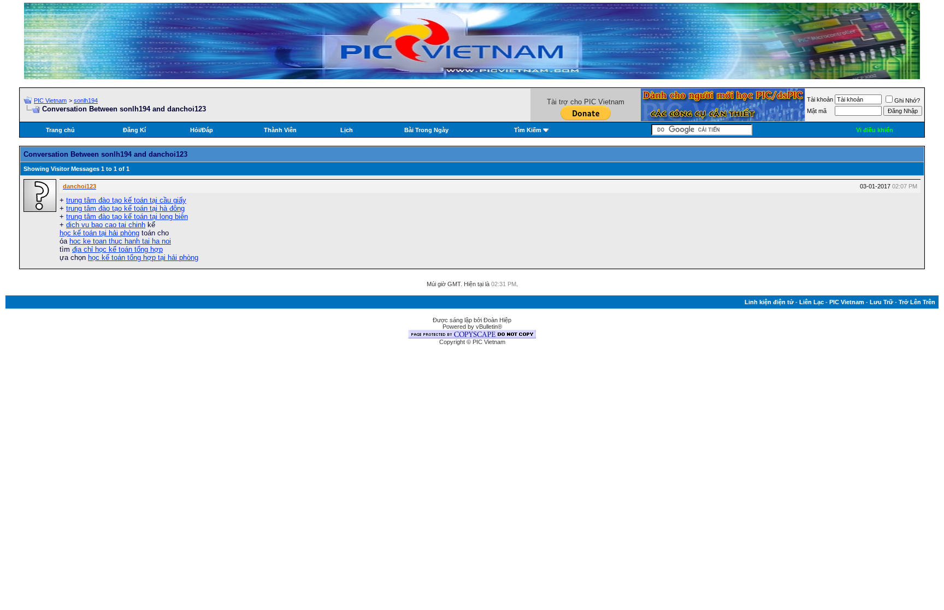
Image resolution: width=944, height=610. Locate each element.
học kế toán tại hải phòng (99, 233)
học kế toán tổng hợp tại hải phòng (143, 257)
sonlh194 (86, 100)
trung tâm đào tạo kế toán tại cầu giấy (126, 200)
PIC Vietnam (50, 100)
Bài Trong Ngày (426, 130)
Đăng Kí (134, 130)
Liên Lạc (811, 302)
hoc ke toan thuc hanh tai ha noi (120, 241)
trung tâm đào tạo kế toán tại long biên (127, 216)
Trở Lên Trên (917, 302)
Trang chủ (60, 130)
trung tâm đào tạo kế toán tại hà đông (125, 208)
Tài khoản (820, 99)
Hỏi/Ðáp (201, 130)
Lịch (346, 130)
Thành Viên (280, 130)
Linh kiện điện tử (769, 302)
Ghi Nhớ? (907, 100)
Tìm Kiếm (527, 130)
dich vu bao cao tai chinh (105, 225)
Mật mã (817, 111)
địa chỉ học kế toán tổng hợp (117, 249)
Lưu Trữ (881, 302)
